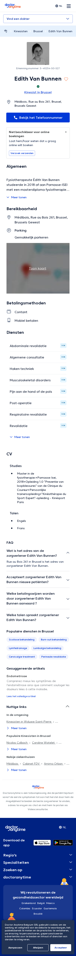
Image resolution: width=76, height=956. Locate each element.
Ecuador (37, 908)
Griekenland (28, 903)
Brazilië (38, 913)
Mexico (50, 903)
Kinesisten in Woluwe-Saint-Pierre (29, 721)
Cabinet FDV (31, 763)
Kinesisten (21, 31)
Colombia (24, 908)
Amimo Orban (53, 763)
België (41, 903)
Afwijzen (38, 947)
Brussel (38, 31)
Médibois (12, 763)
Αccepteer (61, 947)
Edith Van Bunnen (60, 31)
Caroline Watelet (44, 742)
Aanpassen (15, 947)
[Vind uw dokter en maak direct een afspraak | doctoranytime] (5, 31)
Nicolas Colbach (17, 742)
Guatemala (50, 908)
